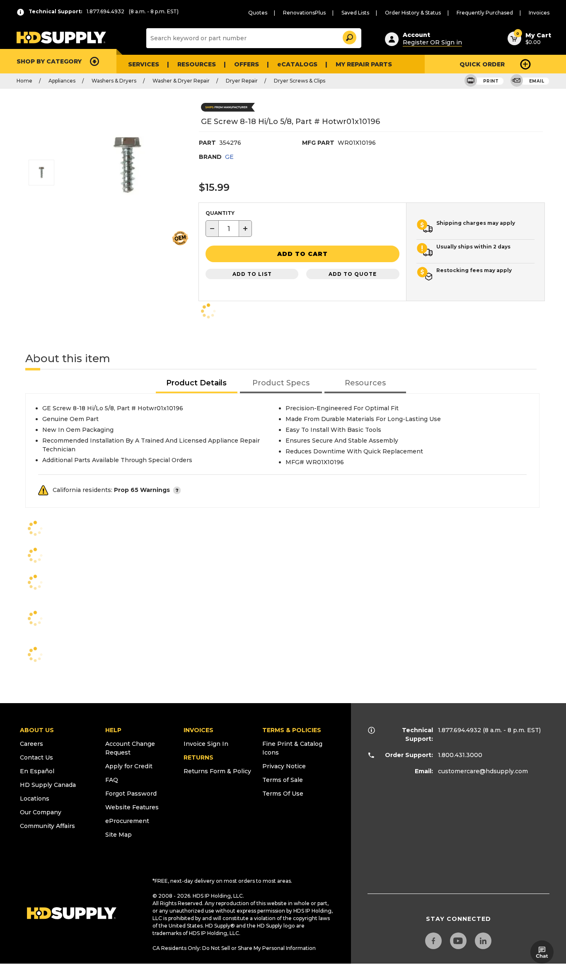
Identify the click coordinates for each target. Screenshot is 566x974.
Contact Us (36, 757)
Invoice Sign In (206, 744)
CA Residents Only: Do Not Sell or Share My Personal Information (234, 948)
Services (143, 64)
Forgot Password (131, 793)
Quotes (257, 13)
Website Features (132, 807)
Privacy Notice (284, 766)
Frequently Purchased (485, 13)
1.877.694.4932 (459, 730)
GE (229, 157)
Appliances (61, 81)
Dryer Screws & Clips (299, 81)
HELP (113, 730)
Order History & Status (413, 13)
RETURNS (198, 757)
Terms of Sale (282, 780)
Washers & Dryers (114, 81)
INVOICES (198, 730)
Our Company (40, 812)
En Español (37, 771)
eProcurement (127, 821)
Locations (34, 798)
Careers (31, 744)
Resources (196, 64)
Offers (246, 64)
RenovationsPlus (304, 13)
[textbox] (228, 228)
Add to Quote (353, 274)
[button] (349, 36)
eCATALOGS (297, 64)
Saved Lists (355, 13)
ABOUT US (37, 730)
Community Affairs (47, 826)
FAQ (111, 780)
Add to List (252, 274)
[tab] (197, 383)
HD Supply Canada (48, 785)
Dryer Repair (242, 81)
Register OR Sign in (432, 42)
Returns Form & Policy (217, 771)
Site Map (118, 834)
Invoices (539, 13)
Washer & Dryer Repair (181, 81)
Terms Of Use (282, 793)
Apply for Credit (128, 766)
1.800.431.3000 (460, 755)
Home (24, 81)
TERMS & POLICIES (291, 730)
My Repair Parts (364, 64)
